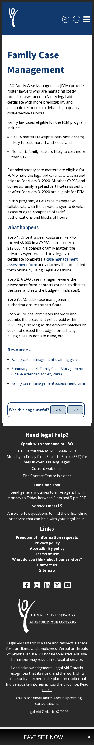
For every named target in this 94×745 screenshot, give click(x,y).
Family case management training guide (45, 359)
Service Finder (44, 505)
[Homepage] (12, 17)
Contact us (47, 564)
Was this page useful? (29, 409)
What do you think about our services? (47, 559)
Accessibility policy (47, 548)
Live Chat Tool (47, 484)
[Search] (65, 17)
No (75, 409)
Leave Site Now (42, 737)
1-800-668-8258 (62, 451)
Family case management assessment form (48, 383)
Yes (58, 409)
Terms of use (47, 553)
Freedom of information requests (47, 537)
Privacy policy (47, 542)
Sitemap (47, 570)
